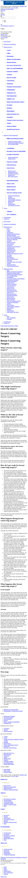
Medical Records (11, 298)
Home (2, 325)
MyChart (3, 14)
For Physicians (7, 833)
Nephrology (10, 245)
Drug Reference (8, 719)
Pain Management (11, 250)
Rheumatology (10, 257)
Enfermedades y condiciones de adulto (13, 711)
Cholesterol (6, 755)
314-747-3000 (14, 776)
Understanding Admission (14, 200)
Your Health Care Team (14, 205)
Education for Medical (9, 835)
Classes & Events (8, 849)
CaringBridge (10, 277)
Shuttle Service (11, 158)
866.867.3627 (23, 6)
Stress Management (8, 762)
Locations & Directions (12, 280)
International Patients (12, 295)
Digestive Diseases (11, 235)
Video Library (7, 853)
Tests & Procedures (8, 717)
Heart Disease (7, 743)
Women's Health (8, 772)
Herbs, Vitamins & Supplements (12, 722)
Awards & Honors (8, 801)
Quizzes (6, 730)
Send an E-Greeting (12, 284)
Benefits (6, 821)
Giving (5, 208)
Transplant (9, 260)
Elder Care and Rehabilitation (14, 238)
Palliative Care (10, 252)
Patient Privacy (7, 871)
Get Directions (4, 25)
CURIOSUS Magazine (9, 854)
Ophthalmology (11, 248)
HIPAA (6, 869)
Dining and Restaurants (14, 195)
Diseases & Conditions (9, 716)
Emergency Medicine (12, 239)
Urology (9, 263)
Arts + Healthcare (11, 317)
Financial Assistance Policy (14, 141)
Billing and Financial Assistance (15, 271)
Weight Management (9, 764)
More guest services (13, 176)
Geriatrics (9, 241)
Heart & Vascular (11, 242)
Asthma (6, 736)
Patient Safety (11, 201)
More (5, 806)
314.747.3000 (14, 7)
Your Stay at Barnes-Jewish (13, 301)
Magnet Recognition (9, 838)
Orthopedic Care (11, 249)
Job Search (6, 815)
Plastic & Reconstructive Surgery (15, 253)
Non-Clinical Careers (9, 819)
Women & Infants (11, 264)
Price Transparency (8, 872)
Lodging (10, 197)
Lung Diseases (10, 243)
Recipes (6, 720)
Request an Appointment (10, 44)
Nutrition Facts (7, 723)
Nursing (6, 816)
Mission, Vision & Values (10, 804)
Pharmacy (10, 202)
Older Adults (7, 771)
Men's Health (7, 769)
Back (8, 228)
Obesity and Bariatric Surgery (11, 745)
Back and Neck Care (9, 753)
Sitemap (6, 874)
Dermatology (10, 232)
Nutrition (6, 760)
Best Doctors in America (10, 799)
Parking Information (13, 157)
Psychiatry (9, 255)
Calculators (6, 728)
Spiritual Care (11, 175)
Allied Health (7, 818)
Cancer (8, 229)
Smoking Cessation (8, 761)
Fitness (5, 757)
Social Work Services (13, 173)
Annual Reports (8, 800)
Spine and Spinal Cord (12, 259)
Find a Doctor (7, 41)
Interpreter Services (13, 172)
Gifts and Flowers (11, 285)
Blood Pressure (7, 754)
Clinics (8, 231)
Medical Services (8, 47)
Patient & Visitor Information (11, 135)
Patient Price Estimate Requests (15, 143)
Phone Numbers (11, 299)
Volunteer (9, 319)
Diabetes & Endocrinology (13, 234)
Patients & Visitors (8, 269)
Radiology (9, 256)
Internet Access (11, 171)
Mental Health (7, 758)
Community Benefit (8, 803)
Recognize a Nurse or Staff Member (16, 278)
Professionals (7, 837)
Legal (5, 868)
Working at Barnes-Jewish (10, 822)
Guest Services (10, 287)
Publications (7, 852)
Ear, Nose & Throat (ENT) (13, 236)
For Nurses (6, 834)
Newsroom (6, 850)
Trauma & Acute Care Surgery (14, 262)
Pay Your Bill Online (13, 144)
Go (1, 24)
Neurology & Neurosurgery (13, 246)
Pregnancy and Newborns (10, 747)
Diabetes (6, 742)
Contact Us (11, 25)
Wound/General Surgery (13, 266)
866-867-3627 (23, 775)
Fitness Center (10, 296)
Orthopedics (7, 746)
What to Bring (11, 198)
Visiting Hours (11, 204)
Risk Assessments (8, 731)
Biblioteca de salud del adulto (11, 709)
